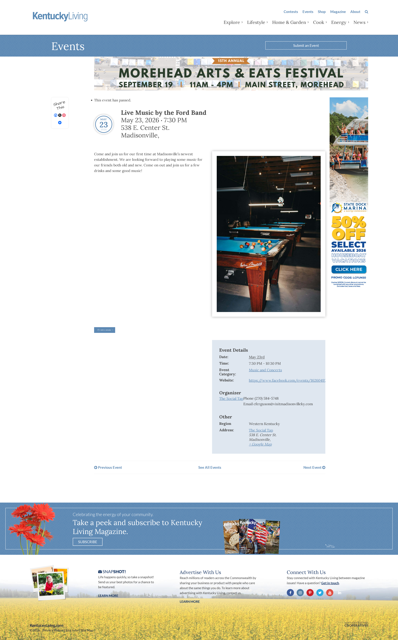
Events (307, 11)
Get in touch (330, 583)
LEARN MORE (190, 601)
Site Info (72, 630)
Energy (338, 22)
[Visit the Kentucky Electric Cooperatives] (356, 624)
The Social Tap (231, 398)
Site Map (87, 630)
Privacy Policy (52, 630)
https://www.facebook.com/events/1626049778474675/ (296, 380)
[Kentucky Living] (67, 18)
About (355, 11)
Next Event (312, 467)
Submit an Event (306, 45)
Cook (318, 22)
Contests (291, 11)
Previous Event (109, 467)
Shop (322, 11)
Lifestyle (256, 22)
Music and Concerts (265, 370)
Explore (232, 22)
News (359, 22)
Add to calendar (105, 330)
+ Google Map (260, 444)
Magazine (338, 11)
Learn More (108, 596)
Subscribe (87, 542)
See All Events (209, 467)
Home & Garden (289, 22)
